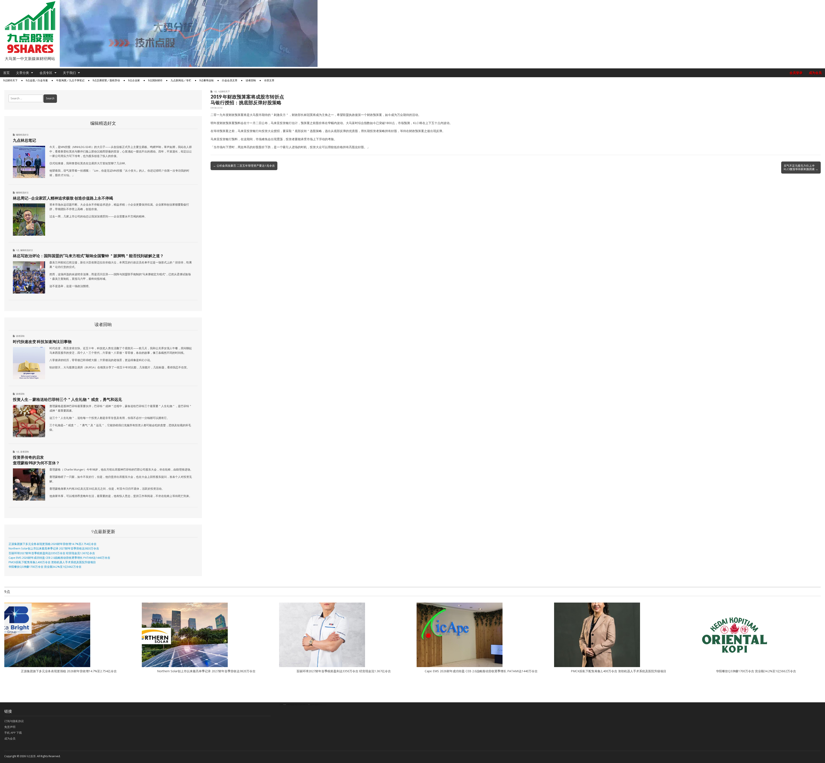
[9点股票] (30, 27)
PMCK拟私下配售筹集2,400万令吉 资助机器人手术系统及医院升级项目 (52, 562)
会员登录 (796, 73)
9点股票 (31, 756)
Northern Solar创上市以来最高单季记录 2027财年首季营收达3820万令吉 (54, 548)
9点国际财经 (155, 80)
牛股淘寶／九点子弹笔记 (70, 80)
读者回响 (251, 80)
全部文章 (269, 80)
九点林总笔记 (24, 140)
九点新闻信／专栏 (181, 80)
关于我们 (69, 73)
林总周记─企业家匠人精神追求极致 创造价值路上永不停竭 (63, 198)
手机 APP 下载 (13, 733)
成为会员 (815, 73)
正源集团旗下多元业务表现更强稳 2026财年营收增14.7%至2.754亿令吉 (52, 544)
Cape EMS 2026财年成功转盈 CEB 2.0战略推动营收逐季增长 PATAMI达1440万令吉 (59, 558)
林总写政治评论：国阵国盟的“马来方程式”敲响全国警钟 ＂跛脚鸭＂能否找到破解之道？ (88, 255)
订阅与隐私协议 (14, 721)
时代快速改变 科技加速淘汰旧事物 (42, 341)
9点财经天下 (10, 80)
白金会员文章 (229, 80)
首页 (6, 73)
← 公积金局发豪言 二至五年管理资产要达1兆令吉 (244, 166)
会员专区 (46, 73)
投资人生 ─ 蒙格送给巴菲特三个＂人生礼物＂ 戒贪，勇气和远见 (67, 399)
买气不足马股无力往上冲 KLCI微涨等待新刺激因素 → (801, 167)
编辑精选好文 (22, 134)
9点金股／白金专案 (37, 80)
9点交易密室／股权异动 (106, 80)
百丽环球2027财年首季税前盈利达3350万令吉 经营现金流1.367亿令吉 (52, 553)
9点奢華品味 (206, 80)
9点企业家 (134, 80)
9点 (215, 91)
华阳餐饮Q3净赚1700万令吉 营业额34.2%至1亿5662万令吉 (45, 567)
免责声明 (9, 727)
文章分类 (22, 73)
